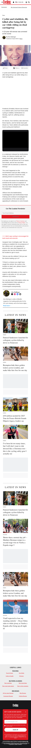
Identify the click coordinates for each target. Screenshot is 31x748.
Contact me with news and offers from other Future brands (16, 726)
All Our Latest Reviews (8, 693)
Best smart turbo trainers (8, 686)
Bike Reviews (23, 693)
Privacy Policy (21, 735)
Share (6, 68)
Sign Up (15, 730)
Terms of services (20, 221)
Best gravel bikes (23, 683)
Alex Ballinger (12, 37)
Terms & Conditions (14, 736)
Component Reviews (8, 696)
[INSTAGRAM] (15, 294)
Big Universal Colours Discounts (19, 7)
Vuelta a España (9, 676)
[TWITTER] (12, 294)
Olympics (21, 676)
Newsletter (25, 68)
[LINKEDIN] (18, 294)
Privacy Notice (22, 222)
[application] (15, 139)
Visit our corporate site (23, 741)
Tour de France (9, 673)
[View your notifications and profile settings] (13, 2)
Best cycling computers (22, 686)
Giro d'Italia (21, 673)
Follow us (17, 68)
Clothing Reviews (23, 696)
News (3, 15)
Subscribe (21, 2)
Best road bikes (8, 683)
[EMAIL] (20, 294)
